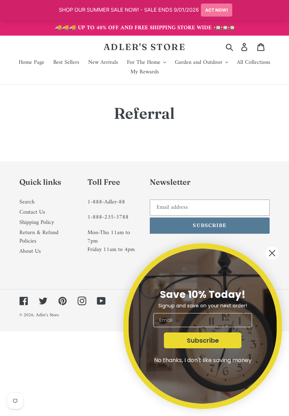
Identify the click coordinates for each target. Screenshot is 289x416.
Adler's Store (145, 47)
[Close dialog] (272, 253)
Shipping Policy (36, 222)
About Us (30, 251)
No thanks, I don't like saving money (203, 360)
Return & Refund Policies (39, 237)
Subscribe (203, 340)
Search (27, 202)
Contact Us (32, 212)
